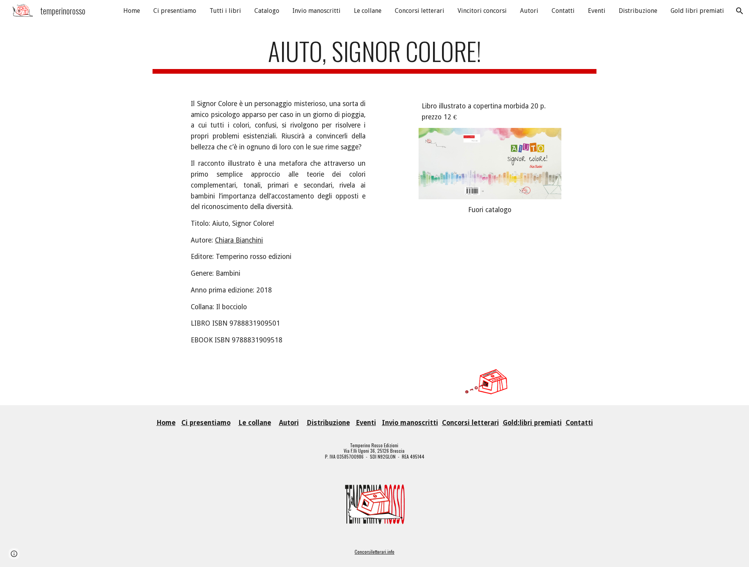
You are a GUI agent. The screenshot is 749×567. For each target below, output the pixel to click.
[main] (374, 55)
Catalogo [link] (266, 10)
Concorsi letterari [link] (419, 10)
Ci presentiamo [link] (174, 10)
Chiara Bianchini (239, 240)
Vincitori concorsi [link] (482, 10)
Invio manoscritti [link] (317, 10)
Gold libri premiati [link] (697, 10)
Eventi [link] (596, 10)
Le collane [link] (368, 10)
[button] (739, 11)
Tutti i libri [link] (225, 10)
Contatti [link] (563, 10)
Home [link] (131, 10)
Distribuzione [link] (638, 10)
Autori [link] (529, 10)
